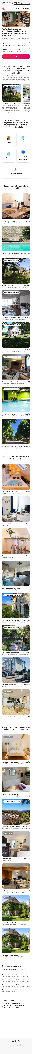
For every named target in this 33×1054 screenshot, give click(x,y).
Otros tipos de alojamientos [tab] (10, 969)
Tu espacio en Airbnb (22, 9)
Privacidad (12, 1046)
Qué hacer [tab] (23, 969)
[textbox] (8, 51)
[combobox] (15, 45)
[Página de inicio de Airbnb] (3, 8)
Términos (19, 1046)
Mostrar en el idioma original (22, 4)
